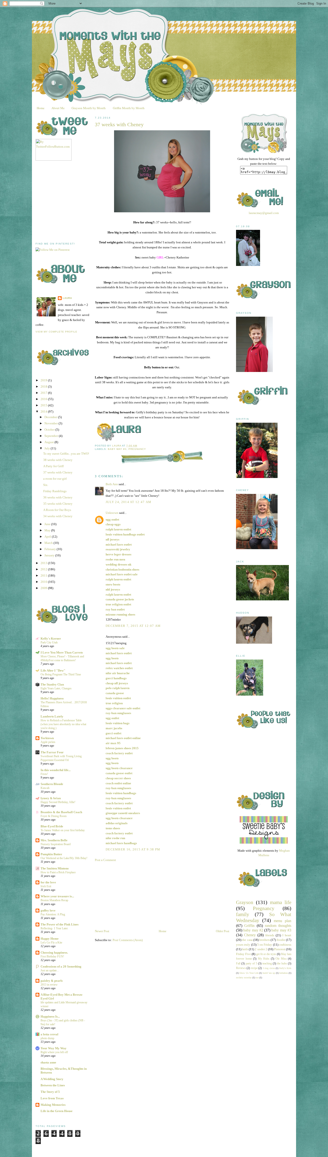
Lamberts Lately (52, 716)
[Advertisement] (72, 201)
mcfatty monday (244, 977)
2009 (44, 588)
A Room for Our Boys (57, 510)
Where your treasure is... (57, 896)
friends (269, 935)
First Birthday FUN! (52, 956)
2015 (44, 405)
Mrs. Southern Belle (54, 840)
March (49, 543)
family (242, 914)
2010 (44, 582)
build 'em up (269, 973)
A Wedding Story (52, 1079)
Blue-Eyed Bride (52, 826)
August (49, 442)
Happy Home (50, 938)
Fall (238, 963)
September (51, 436)
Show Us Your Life (248, 973)
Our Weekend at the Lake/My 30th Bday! (64, 858)
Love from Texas (52, 1098)
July (47, 448)
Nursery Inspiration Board (56, 844)
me (257, 977)
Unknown (112, 513)
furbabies (283, 973)
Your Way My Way (54, 1048)
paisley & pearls (52, 980)
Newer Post (102, 931)
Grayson (244, 902)
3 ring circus (269, 968)
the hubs (282, 963)
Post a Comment (105, 860)
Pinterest (279, 949)
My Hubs (264, 958)
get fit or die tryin (266, 954)
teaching (267, 963)
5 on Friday (264, 944)
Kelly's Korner (51, 638)
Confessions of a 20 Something (61, 966)
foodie (281, 940)
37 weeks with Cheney (58, 472)
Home (40, 108)
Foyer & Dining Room (54, 816)
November (51, 423)
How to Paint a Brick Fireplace (58, 872)
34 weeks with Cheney (58, 516)
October (49, 429)
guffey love (48, 910)
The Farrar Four (52, 752)
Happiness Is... (50, 1016)
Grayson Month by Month (89, 108)
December (51, 417)
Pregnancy (137, 449)
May (47, 530)
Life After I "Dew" (53, 670)
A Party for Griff (53, 466)
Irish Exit (46, 886)
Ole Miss (281, 958)
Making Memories (53, 1105)
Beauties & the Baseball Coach (61, 812)
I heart (286, 935)
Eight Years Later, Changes (56, 688)
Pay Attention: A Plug (53, 914)
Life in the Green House (57, 1111)
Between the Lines (53, 1085)
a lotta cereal (49, 1034)
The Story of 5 (50, 1092)
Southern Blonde (52, 784)
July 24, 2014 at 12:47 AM (129, 502)
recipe (254, 968)
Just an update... (50, 970)
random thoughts (278, 926)
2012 (44, 569)
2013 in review (49, 984)
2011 (44, 575)
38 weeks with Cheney (58, 460)
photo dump (47, 1038)
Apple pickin (48, 742)
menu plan (282, 921)
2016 (44, 399)
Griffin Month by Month (129, 108)
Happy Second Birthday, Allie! (58, 802)
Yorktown (47, 738)
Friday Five (243, 954)
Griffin (249, 926)
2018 (44, 386)
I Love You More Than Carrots (62, 652)
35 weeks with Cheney (58, 503)
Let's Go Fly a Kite (51, 942)
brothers (264, 940)
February (50, 549)
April (48, 536)
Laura (67, 298)
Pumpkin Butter (51, 854)
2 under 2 (261, 949)
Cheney (250, 935)
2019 (44, 380)
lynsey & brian (51, 798)
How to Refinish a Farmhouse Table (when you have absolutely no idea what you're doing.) (63, 724)
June (47, 524)
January (49, 555)
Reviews (241, 968)
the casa (247, 940)
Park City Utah (49, 642)
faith (245, 949)
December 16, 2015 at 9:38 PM (133, 849)
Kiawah (45, 788)
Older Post (222, 931)
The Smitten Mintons (55, 868)
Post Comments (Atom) (128, 940)
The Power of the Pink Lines (60, 924)
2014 (44, 411)
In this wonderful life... (56, 770)
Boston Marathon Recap (54, 900)
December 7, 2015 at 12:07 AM (133, 626)
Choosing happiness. (54, 952)
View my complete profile (56, 331)
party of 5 (251, 963)
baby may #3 (117, 449)
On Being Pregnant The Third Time (61, 674)
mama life (280, 902)
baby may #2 (253, 930)
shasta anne (48, 1062)
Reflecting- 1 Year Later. (54, 928)
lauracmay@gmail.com (264, 213)
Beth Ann (112, 484)
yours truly (243, 944)
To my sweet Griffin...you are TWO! (66, 453)
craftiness (285, 944)
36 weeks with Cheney (58, 497)
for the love (48, 882)
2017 (44, 393)
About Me (58, 108)
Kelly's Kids (285, 968)
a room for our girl (55, 478)
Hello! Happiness (52, 698)
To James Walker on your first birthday (63, 830)
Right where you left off (54, 1052)
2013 (44, 563)
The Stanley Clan (52, 684)
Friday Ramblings (55, 491)
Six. (45, 485)
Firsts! (44, 774)
